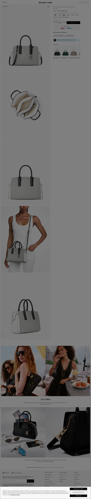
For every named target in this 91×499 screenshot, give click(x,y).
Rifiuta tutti (78, 495)
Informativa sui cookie (15, 494)
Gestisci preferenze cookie (78, 492)
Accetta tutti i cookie (78, 488)
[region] (45, 493)
